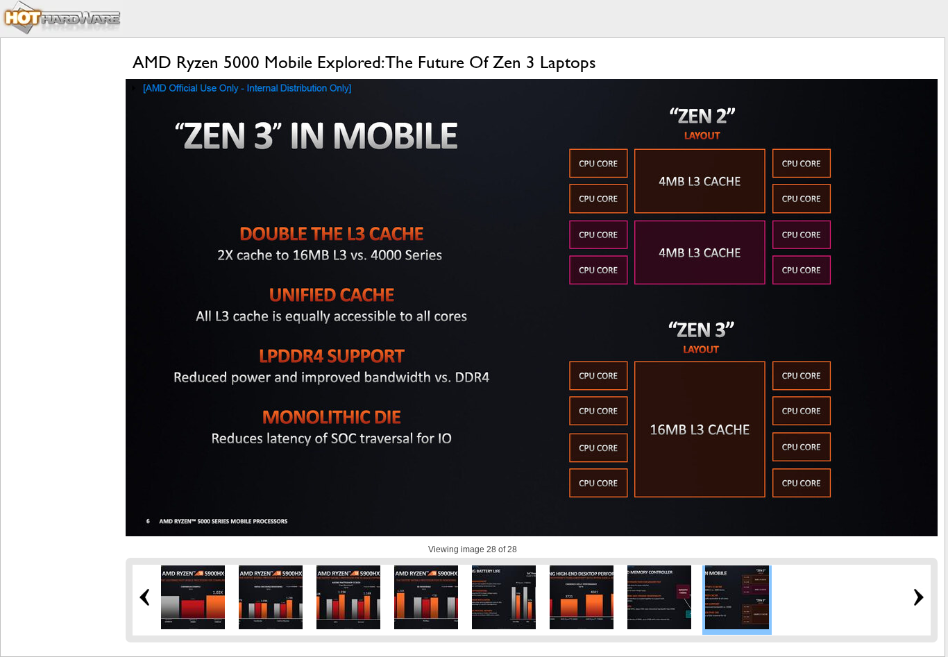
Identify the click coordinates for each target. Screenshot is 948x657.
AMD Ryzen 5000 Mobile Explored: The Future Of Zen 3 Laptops (364, 62)
